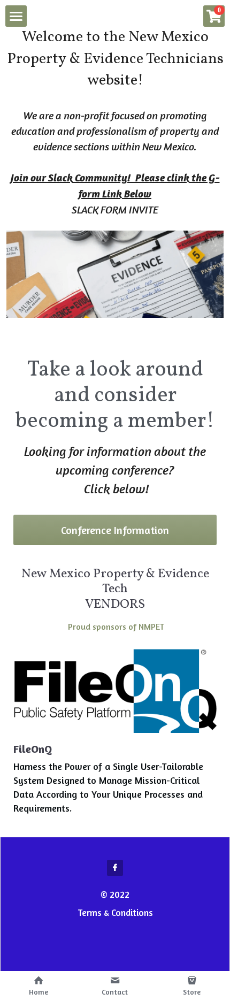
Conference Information (115, 530)
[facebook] (115, 868)
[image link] (115, 691)
